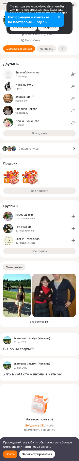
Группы (9, 206)
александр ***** (26, 96)
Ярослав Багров (26, 109)
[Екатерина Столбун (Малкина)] (7, 340)
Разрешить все (23, 27)
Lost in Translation (27, 239)
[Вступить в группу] (73, 216)
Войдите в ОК (34, 425)
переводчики (24, 214)
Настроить (49, 27)
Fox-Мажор (23, 226)
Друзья (9, 64)
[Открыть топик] (39, 349)
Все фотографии (39, 321)
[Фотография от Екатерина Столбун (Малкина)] (17, 295)
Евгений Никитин (27, 72)
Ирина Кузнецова (27, 121)
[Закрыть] (59, 17)
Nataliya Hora (24, 84)
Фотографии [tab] (14, 267)
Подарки (10, 163)
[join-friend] (73, 74)
